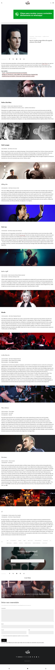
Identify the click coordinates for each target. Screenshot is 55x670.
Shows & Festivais (38, 36)
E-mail (2, 629)
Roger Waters (45, 63)
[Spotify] (34, 657)
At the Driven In (13, 540)
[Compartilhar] (9, 59)
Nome (2, 623)
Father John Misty (38, 540)
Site (29, 629)
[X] (26, 657)
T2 (29, 660)
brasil (25, 540)
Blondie (20, 540)
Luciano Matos (32, 36)
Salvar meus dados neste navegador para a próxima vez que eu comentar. (15, 635)
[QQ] (36, 657)
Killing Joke (46, 540)
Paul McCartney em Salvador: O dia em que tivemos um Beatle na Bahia (18, 76)
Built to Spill (30, 540)
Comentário (3, 608)
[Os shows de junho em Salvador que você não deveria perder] (27, 589)
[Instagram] (28, 657)
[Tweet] (13, 59)
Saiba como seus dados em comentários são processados (32, 642)
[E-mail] (20, 59)
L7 (50, 540)
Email (27, 558)
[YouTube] (30, 657)
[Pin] (16, 59)
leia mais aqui (22, 235)
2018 (7, 540)
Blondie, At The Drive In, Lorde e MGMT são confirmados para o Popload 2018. (20, 74)
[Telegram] (32, 657)
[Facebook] (24, 657)
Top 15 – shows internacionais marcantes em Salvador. (14, 72)
